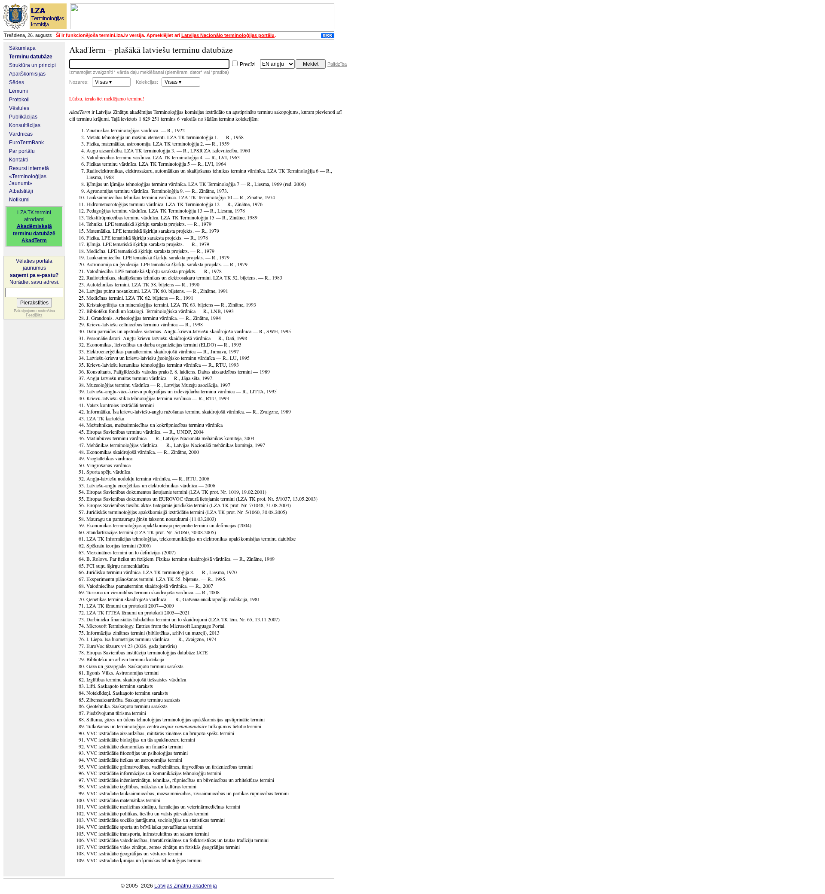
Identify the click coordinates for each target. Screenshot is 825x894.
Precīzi (247, 64)
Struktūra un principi (32, 65)
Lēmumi (18, 91)
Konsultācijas (24, 125)
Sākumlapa (22, 48)
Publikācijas (23, 117)
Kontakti (18, 160)
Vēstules (19, 108)
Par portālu (22, 151)
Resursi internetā (29, 168)
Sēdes (16, 82)
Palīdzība (337, 64)
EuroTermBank (26, 143)
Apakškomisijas (27, 74)
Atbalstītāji (21, 191)
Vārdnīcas (21, 134)
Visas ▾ (103, 82)
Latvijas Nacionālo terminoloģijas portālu (228, 35)
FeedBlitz (34, 315)
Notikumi (19, 200)
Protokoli (19, 100)
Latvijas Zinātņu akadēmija (185, 886)
